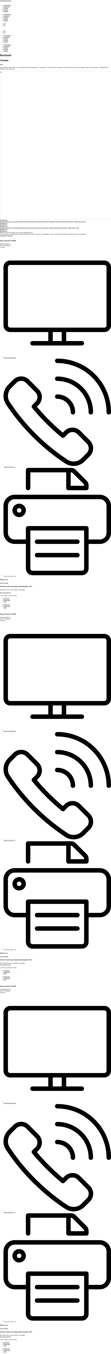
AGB (5, 601)
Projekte (5, 8)
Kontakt (5, 11)
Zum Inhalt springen (5, 0)
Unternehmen (7, 5)
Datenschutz (6, 600)
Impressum (6, 598)
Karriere (5, 10)
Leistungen (6, 7)
